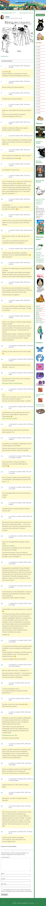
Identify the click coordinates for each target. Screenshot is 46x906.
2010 (38, 95)
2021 (38, 62)
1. (1, 66)
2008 (38, 101)
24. (2, 438)
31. (2, 562)
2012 (38, 89)
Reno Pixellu (40, 322)
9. (1, 176)
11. (2, 215)
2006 (38, 107)
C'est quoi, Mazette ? (39, 249)
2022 (38, 59)
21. (2, 389)
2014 (38, 83)
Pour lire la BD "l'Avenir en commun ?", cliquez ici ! (40, 201)
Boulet (38, 306)
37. (2, 699)
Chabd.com (39, 308)
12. (2, 230)
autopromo (5, 56)
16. (2, 300)
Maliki (37, 314)
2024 (38, 53)
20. (2, 373)
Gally (37, 312)
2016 (38, 77)
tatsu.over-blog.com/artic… (10, 418)
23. (2, 424)
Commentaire (5, 857)
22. (2, 407)
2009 (38, 98)
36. (2, 683)
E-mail (3, 879)
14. (2, 263)
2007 (38, 104)
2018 (38, 71)
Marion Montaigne (39, 317)
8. (1, 164)
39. (2, 744)
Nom (3, 873)
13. (2, 249)
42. (2, 792)
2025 (38, 50)
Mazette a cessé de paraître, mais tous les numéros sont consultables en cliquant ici (40, 257)
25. (2, 456)
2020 (38, 65)
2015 (38, 80)
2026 (38, 47)
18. (2, 346)
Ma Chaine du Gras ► (26, 13)
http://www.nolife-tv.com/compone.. (12, 383)
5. (1, 122)
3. (1, 93)
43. (2, 806)
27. (2, 487)
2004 (38, 113)
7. (1, 150)
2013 (38, 86)
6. (1, 136)
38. (2, 712)
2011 (38, 92)
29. (2, 516)
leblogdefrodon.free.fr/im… (10, 735)
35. (2, 665)
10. (2, 199)
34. (2, 640)
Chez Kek (39, 310)
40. (2, 763)
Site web (3, 884)
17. (2, 316)
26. (2, 472)
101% (7, 17)
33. (2, 603)
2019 (38, 68)
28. (2, 503)
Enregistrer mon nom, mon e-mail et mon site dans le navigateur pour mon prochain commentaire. (17, 890)
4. (1, 105)
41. (2, 779)
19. (2, 359)
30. (2, 536)
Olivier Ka (39, 320)
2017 (38, 74)
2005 (38, 110)
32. (2, 586)
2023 (38, 56)
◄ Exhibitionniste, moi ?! (8, 13)
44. (2, 832)
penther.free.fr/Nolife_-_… (10, 546)
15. (2, 282)
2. (1, 81)
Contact (39, 343)
